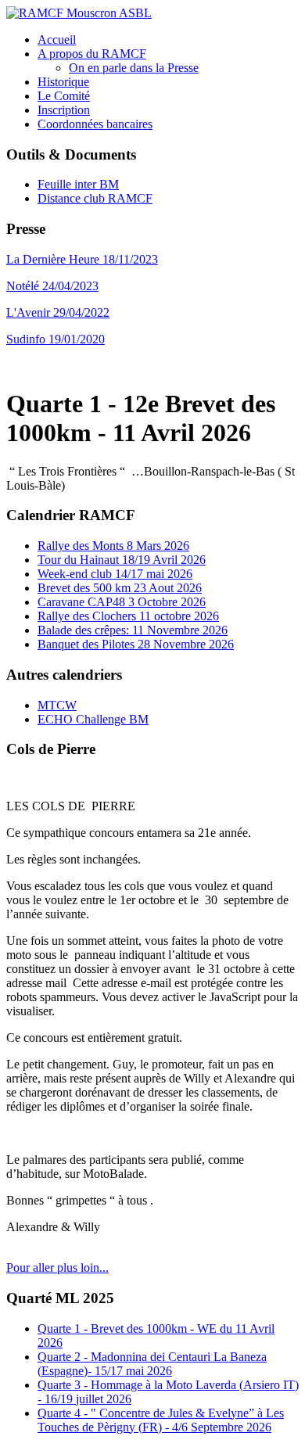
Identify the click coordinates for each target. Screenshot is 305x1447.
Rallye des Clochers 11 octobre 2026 (128, 616)
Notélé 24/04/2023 (52, 286)
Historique (63, 81)
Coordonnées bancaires (95, 124)
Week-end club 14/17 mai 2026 (115, 573)
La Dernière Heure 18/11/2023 (82, 259)
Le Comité (64, 95)
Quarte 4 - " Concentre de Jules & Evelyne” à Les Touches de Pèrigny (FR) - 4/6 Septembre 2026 (161, 1420)
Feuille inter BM (78, 184)
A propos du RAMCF (92, 53)
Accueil (57, 39)
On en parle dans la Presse (134, 67)
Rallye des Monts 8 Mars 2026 (113, 545)
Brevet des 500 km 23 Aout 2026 (120, 587)
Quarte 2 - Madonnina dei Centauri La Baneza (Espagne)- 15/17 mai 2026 (152, 1363)
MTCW (57, 705)
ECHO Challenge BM (93, 719)
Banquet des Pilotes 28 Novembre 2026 (136, 644)
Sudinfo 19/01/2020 (55, 339)
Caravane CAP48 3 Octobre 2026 (122, 602)
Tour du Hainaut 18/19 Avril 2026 (122, 559)
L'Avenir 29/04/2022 (57, 312)
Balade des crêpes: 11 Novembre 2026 (133, 630)
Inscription (64, 110)
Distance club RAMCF (95, 198)
